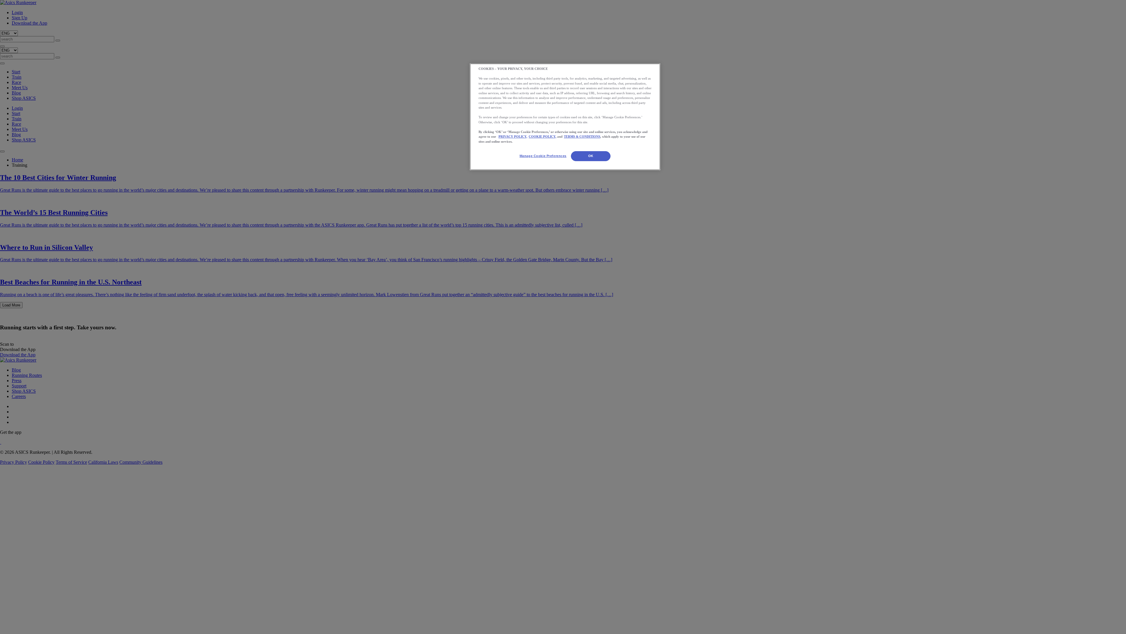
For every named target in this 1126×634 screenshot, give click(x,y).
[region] (565, 116)
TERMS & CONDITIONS (582, 136)
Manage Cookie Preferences (543, 156)
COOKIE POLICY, (542, 136)
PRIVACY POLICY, (512, 136)
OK (590, 156)
